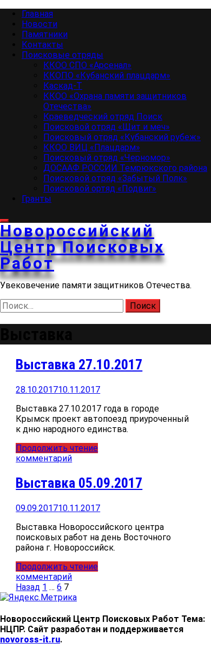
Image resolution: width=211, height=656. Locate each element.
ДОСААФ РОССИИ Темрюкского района (125, 168)
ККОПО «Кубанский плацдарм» (106, 75)
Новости (39, 24)
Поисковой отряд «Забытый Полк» (115, 178)
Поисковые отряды (62, 55)
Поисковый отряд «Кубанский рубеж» (122, 137)
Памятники (45, 34)
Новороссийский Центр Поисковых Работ (82, 247)
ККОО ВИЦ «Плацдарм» (91, 147)
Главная (37, 14)
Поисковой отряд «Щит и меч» (106, 127)
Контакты (42, 44)
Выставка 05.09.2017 (79, 483)
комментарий (44, 458)
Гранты (36, 199)
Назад (28, 587)
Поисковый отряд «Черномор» (106, 158)
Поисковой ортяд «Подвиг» (99, 188)
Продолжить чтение (57, 448)
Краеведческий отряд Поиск (102, 116)
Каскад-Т (62, 86)
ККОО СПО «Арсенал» (87, 65)
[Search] (4, 220)
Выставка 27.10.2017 (79, 364)
